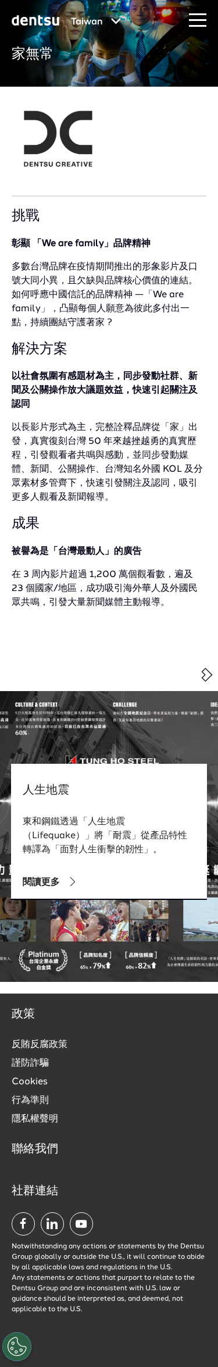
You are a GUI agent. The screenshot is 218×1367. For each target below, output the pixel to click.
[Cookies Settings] (16, 1346)
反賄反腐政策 (39, 1044)
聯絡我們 (35, 1149)
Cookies (30, 1082)
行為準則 (30, 1100)
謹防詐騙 (30, 1063)
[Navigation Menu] (197, 20)
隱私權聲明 (35, 1119)
